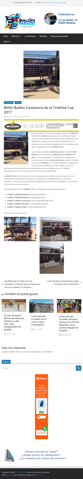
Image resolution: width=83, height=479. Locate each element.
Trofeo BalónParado (59, 36)
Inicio (5, 36)
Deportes (15, 36)
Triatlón (18, 102)
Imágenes (43, 36)
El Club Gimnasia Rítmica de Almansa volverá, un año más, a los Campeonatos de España (14, 322)
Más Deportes (9, 102)
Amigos (6, 41)
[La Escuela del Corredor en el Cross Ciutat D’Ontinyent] (41, 300)
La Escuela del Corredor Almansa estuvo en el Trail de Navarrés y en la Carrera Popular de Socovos (69, 323)
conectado (24, 352)
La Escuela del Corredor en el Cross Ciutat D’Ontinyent (38, 320)
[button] (20, 36)
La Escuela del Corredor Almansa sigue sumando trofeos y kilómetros (63, 282)
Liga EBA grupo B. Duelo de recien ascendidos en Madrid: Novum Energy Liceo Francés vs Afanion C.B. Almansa (22, 284)
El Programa (30, 36)
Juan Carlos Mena (24, 117)
